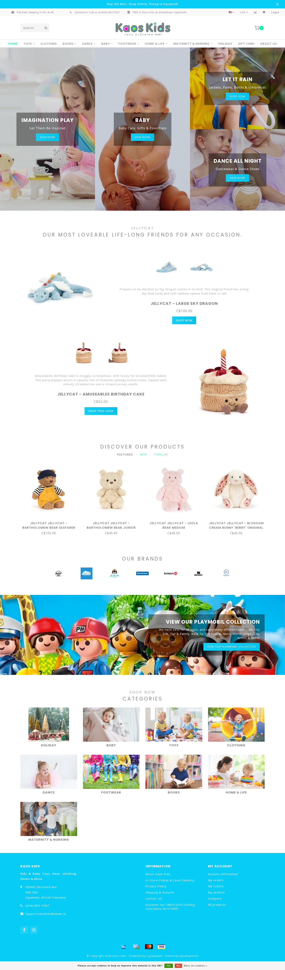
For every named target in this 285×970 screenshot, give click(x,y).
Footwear (127, 43)
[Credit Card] (136, 947)
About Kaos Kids (157, 874)
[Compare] (255, 12)
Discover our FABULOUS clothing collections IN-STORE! (170, 907)
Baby (105, 43)
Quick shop (50, 522)
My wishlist (216, 892)
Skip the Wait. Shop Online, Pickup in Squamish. (143, 4)
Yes (168, 965)
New (143, 454)
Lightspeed (154, 956)
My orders (216, 880)
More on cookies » (195, 965)
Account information (223, 874)
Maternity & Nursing (191, 43)
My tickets (216, 886)
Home (13, 43)
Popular (161, 454)
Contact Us (153, 898)
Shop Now (184, 320)
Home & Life (155, 43)
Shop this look (100, 411)
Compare (215, 898)
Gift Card (246, 43)
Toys (27, 43)
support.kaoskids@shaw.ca (45, 914)
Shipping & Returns (159, 892)
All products (217, 905)
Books (68, 43)
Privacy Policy (155, 886)
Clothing (49, 43)
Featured (125, 454)
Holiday (225, 43)
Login (275, 12)
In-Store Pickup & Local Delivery (169, 880)
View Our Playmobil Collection (231, 646)
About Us (268, 43)
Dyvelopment (189, 956)
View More (47, 137)
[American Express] (124, 947)
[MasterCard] (149, 947)
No (178, 965)
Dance (87, 43)
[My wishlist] (264, 12)
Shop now (237, 96)
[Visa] (161, 947)
